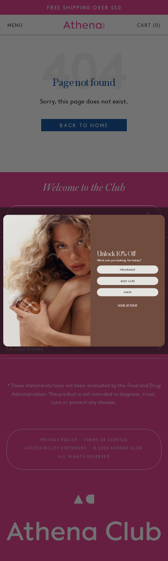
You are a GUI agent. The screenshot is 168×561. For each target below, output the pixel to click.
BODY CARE (128, 281)
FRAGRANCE (127, 270)
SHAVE (128, 292)
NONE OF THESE (127, 305)
